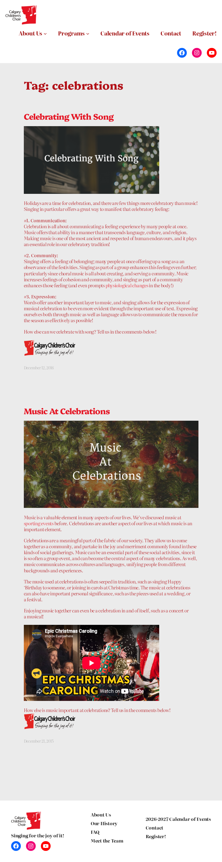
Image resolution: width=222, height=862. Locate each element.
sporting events (39, 523)
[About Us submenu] (45, 33)
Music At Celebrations (67, 411)
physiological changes (127, 285)
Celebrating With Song (69, 116)
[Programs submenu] (87, 33)
